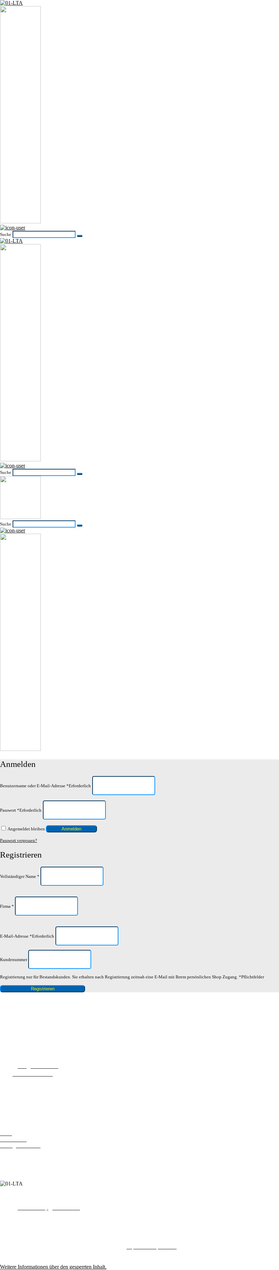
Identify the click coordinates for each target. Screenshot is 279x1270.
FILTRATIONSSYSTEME (30, 1113)
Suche (5, 234)
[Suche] (79, 236)
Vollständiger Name (19, 876)
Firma (7, 906)
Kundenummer (14, 959)
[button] (53, 1267)
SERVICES (13, 1089)
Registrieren (42, 988)
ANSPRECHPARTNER (27, 1101)
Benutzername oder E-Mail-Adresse (45, 785)
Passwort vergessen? (18, 840)
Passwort (21, 809)
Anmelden (71, 828)
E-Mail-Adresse (27, 936)
